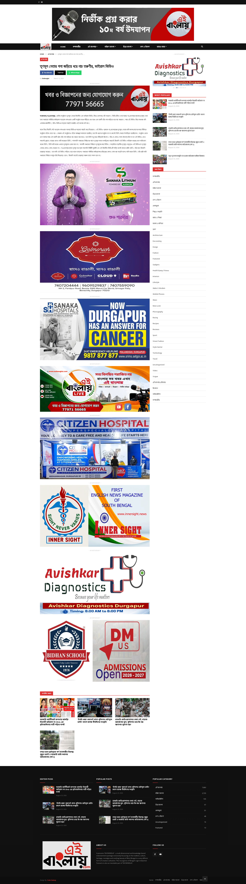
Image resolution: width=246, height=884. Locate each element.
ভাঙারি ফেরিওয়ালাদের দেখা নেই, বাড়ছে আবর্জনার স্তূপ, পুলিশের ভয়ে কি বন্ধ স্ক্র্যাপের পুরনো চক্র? (186, 129)
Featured (156, 258)
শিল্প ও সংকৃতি (157, 211)
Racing (155, 317)
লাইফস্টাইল (156, 394)
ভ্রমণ (154, 229)
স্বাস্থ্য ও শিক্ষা (157, 217)
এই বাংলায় (51, 54)
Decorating (157, 241)
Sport (155, 335)
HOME (63, 46)
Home (42, 54)
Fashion (155, 252)
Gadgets (156, 264)
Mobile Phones (158, 294)
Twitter (61, 72)
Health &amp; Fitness (161, 270)
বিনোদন (155, 388)
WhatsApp (75, 72)
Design (155, 247)
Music (155, 300)
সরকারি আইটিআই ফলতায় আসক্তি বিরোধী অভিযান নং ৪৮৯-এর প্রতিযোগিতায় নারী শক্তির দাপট (186, 102)
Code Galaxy (51, 880)
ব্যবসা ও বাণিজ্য (158, 223)
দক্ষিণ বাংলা (109, 46)
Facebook (48, 72)
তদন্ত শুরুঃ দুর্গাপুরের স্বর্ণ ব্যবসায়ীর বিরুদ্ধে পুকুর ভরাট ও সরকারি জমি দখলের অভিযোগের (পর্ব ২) (186, 143)
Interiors (156, 276)
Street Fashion (158, 341)
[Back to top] (205, 878)
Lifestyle (156, 282)
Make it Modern (159, 288)
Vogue (155, 376)
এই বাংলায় (92, 46)
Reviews (156, 329)
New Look (157, 305)
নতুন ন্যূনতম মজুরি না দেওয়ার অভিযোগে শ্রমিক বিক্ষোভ (186, 155)
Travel (155, 358)
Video (155, 370)
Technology (157, 352)
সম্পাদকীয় (156, 176)
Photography (158, 311)
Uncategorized (158, 364)
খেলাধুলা (156, 205)
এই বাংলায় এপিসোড (159, 382)
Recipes (156, 323)
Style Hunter (157, 347)
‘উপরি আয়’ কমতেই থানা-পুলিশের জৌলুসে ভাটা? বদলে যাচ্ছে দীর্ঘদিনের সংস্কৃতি (186, 115)
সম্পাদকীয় (76, 46)
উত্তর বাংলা (127, 46)
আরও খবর (161, 46)
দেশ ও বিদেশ (145, 46)
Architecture (157, 235)
